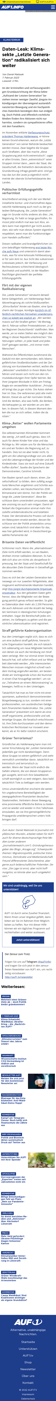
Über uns (28, 1376)
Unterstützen (28, 1348)
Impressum (28, 1394)
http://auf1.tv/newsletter (19, 977)
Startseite (28, 1342)
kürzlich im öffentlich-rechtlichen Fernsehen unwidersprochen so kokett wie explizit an (27, 314)
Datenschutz (28, 1399)
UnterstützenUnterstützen (18, 2)
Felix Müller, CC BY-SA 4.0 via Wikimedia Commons (41, 11)
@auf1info (44, 961)
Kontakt (28, 1382)
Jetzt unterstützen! (28, 940)
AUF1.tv (28, 1355)
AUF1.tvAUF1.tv (47, 2)
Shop (28, 1362)
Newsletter (28, 1369)
